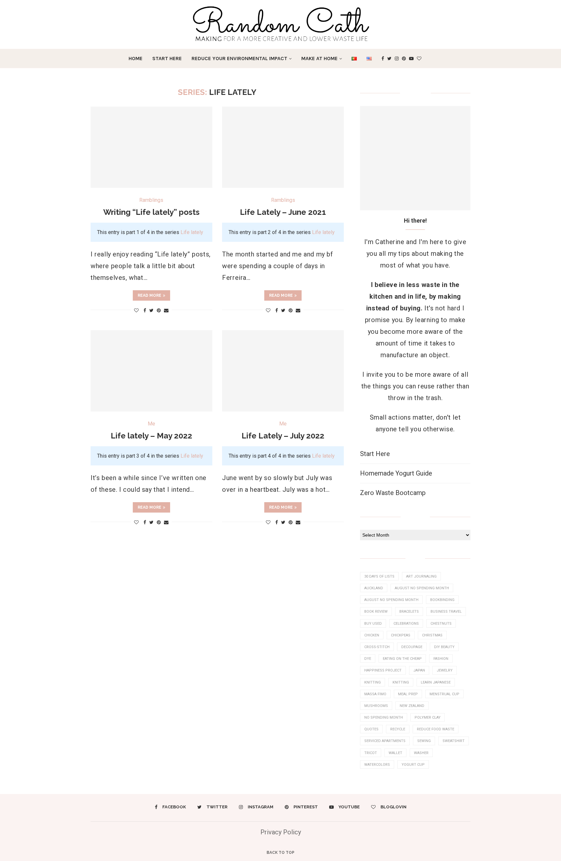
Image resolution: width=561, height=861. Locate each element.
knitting (372, 682)
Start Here (167, 58)
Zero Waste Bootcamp (393, 493)
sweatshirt (454, 741)
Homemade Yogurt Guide (396, 473)
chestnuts (441, 623)
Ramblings (151, 200)
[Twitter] (389, 58)
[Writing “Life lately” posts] (151, 147)
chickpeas (400, 635)
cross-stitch (377, 647)
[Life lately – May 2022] (151, 370)
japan (419, 670)
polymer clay (428, 717)
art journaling (421, 576)
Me (151, 424)
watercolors (377, 765)
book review (376, 611)
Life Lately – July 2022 (283, 435)
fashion (440, 659)
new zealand (412, 706)
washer (421, 753)
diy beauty (444, 647)
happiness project (383, 670)
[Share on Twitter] (151, 310)
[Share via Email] (166, 310)
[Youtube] (411, 58)
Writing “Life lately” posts (151, 212)
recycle (397, 729)
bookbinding (442, 600)
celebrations (406, 623)
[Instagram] (397, 58)
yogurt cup (413, 765)
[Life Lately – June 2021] (283, 147)
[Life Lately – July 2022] (283, 370)
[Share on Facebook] (144, 310)
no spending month (383, 717)
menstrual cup (444, 694)
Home (136, 58)
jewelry (445, 670)
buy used (373, 623)
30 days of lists (379, 576)
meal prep (408, 694)
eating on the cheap (402, 659)
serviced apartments (384, 741)
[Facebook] (382, 58)
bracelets (409, 611)
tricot (370, 753)
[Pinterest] (404, 58)
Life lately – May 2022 (151, 435)
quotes (371, 729)
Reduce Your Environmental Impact (239, 58)
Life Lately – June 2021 (283, 212)
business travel (446, 611)
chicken (371, 635)
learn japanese (436, 682)
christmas (432, 635)
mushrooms (376, 706)
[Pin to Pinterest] (159, 310)
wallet (395, 753)
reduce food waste (435, 729)
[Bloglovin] (419, 58)
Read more (149, 295)
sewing (424, 741)
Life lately (192, 232)
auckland (373, 588)
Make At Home (319, 58)
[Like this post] (136, 310)
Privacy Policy (280, 832)
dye (367, 659)
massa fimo (375, 694)
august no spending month (422, 588)
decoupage (411, 647)
